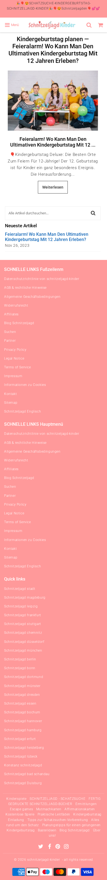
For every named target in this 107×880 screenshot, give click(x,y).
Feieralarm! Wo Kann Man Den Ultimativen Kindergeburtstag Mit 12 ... (52, 142)
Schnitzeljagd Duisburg (23, 783)
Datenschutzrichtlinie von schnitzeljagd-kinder (41, 279)
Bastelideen (47, 830)
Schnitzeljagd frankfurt (22, 615)
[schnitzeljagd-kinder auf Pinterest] (58, 847)
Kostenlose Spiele (19, 814)
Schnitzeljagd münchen (23, 650)
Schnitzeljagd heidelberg (24, 748)
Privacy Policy (15, 350)
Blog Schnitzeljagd (19, 323)
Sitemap (10, 403)
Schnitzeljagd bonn (19, 668)
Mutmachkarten (48, 809)
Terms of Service (17, 367)
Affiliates (11, 314)
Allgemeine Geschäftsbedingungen (32, 297)
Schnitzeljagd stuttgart (22, 624)
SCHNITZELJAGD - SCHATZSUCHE (57, 799)
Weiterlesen (52, 187)
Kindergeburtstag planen (50, 39)
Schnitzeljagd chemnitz (23, 633)
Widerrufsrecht (16, 305)
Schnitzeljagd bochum (22, 712)
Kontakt (10, 394)
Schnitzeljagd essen (20, 703)
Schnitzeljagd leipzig (21, 606)
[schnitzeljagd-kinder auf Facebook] (50, 847)
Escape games (21, 809)
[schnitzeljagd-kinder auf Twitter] (41, 847)
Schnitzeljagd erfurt (20, 739)
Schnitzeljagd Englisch (22, 411)
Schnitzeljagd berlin (20, 659)
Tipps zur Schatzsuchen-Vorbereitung (57, 820)
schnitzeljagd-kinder (43, 860)
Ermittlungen (86, 804)
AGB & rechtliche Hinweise (25, 288)
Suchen (10, 332)
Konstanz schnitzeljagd (23, 765)
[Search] (89, 25)
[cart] (101, 25)
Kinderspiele (16, 799)
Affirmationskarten (79, 809)
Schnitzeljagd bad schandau (27, 774)
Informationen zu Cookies (25, 385)
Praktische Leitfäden (54, 814)
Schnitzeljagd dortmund (23, 677)
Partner (10, 341)
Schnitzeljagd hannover (23, 721)
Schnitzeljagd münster (22, 686)
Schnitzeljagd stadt (19, 589)
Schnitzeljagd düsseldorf (24, 642)
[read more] (53, 100)
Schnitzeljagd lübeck (21, 756)
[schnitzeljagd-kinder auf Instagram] (66, 847)
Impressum (13, 376)
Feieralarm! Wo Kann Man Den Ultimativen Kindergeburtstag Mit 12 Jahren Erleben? (46, 237)
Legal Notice (14, 358)
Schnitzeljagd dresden (22, 695)
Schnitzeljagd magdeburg (25, 597)
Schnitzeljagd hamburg (23, 730)
